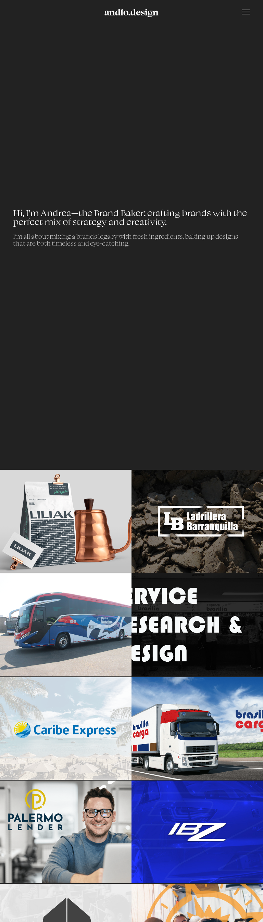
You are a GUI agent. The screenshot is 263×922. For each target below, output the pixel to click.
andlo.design (131, 12)
